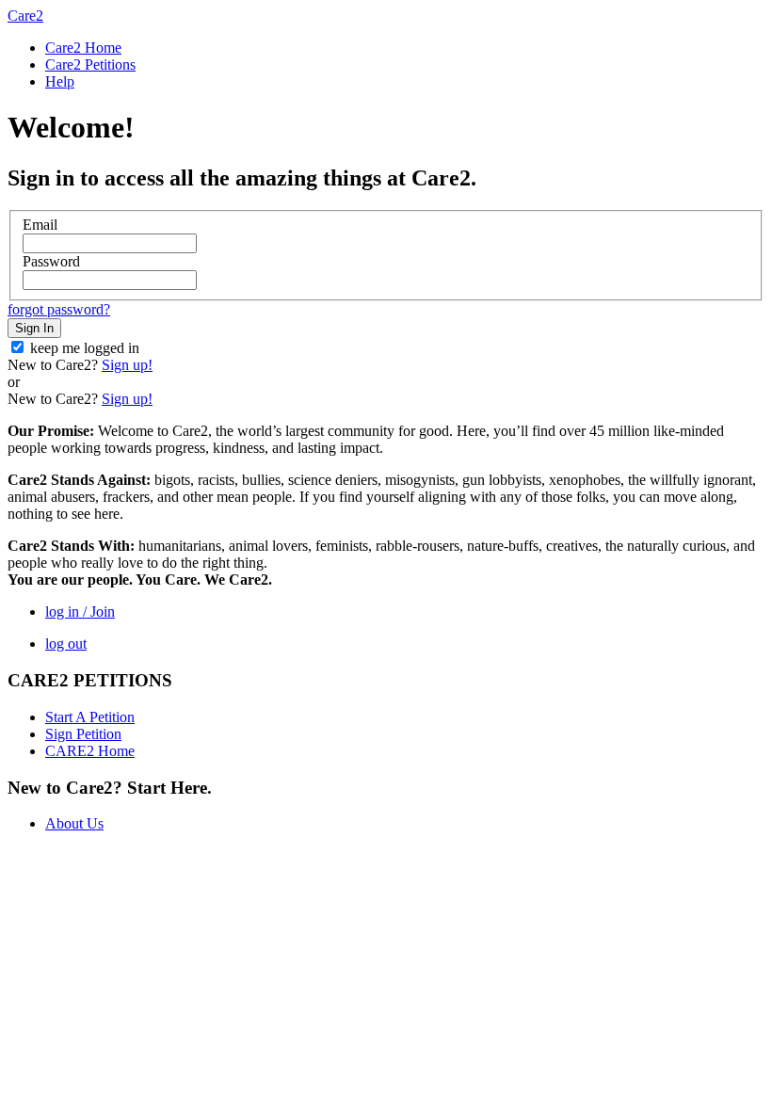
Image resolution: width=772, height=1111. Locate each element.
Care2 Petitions (90, 64)
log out (66, 644)
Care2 (25, 16)
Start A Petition (90, 717)
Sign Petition (83, 734)
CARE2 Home (90, 751)
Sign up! (127, 365)
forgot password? (59, 309)
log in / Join (80, 612)
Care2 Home (83, 48)
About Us (74, 823)
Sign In (34, 328)
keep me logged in (84, 348)
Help (59, 81)
